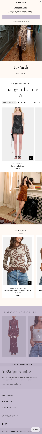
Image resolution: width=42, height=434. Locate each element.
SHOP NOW (20, 73)
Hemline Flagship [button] (10, 408)
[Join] (37, 384)
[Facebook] (2, 424)
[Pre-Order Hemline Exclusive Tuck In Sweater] (17, 261)
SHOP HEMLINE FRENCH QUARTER (21, 21)
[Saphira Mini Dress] (18, 134)
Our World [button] (7, 401)
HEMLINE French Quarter (14, 431)
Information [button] (7, 395)
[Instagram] (6, 424)
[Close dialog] (40, 2)
